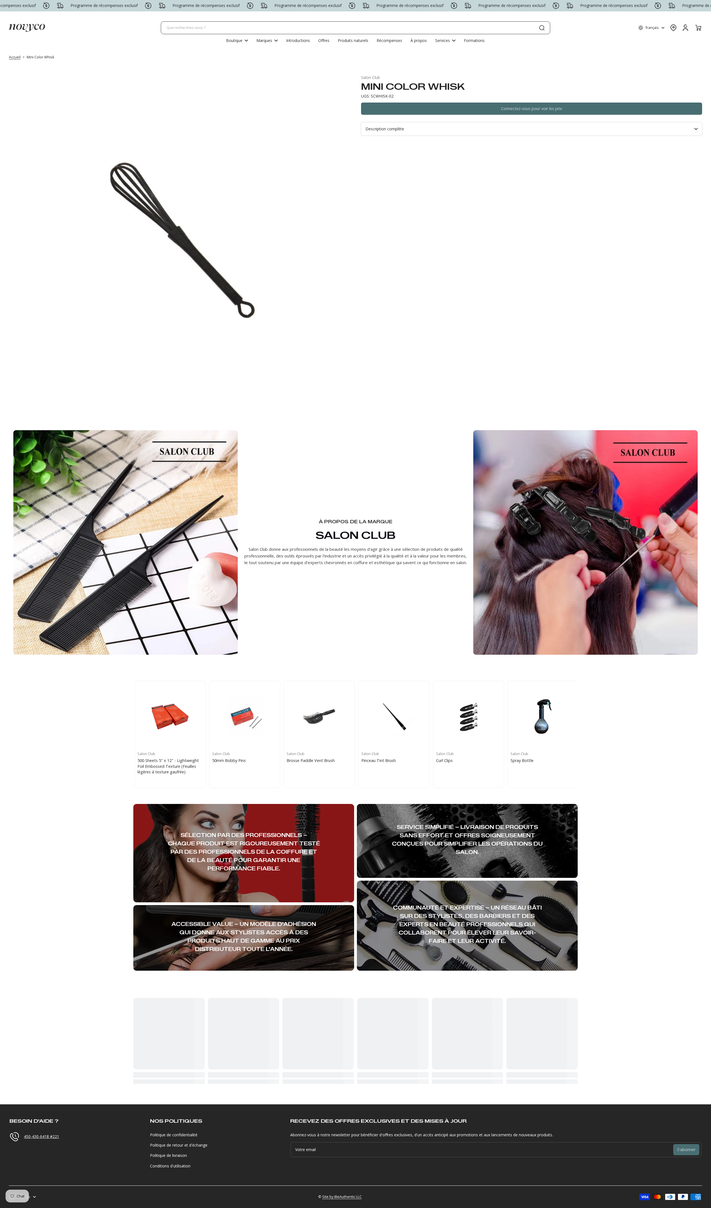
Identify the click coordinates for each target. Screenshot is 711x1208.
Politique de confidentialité (173, 1134)
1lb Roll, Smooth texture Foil (535, 760)
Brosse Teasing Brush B (382, 760)
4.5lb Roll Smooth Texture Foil (238, 760)
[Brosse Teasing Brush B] (392, 716)
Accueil (15, 57)
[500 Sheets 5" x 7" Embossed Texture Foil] (317, 716)
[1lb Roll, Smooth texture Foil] (541, 716)
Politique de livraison (168, 1155)
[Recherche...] (541, 27)
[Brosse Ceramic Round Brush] (467, 716)
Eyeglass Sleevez (151, 760)
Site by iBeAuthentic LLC (342, 1196)
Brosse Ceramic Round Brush (461, 760)
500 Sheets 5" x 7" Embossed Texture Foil (312, 763)
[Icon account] (685, 27)
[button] (651, 28)
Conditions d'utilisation (170, 1166)
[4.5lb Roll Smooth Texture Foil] (243, 716)
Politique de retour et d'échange (178, 1145)
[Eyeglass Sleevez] (168, 716)
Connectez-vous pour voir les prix (531, 108)
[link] (267, 41)
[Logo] (27, 28)
